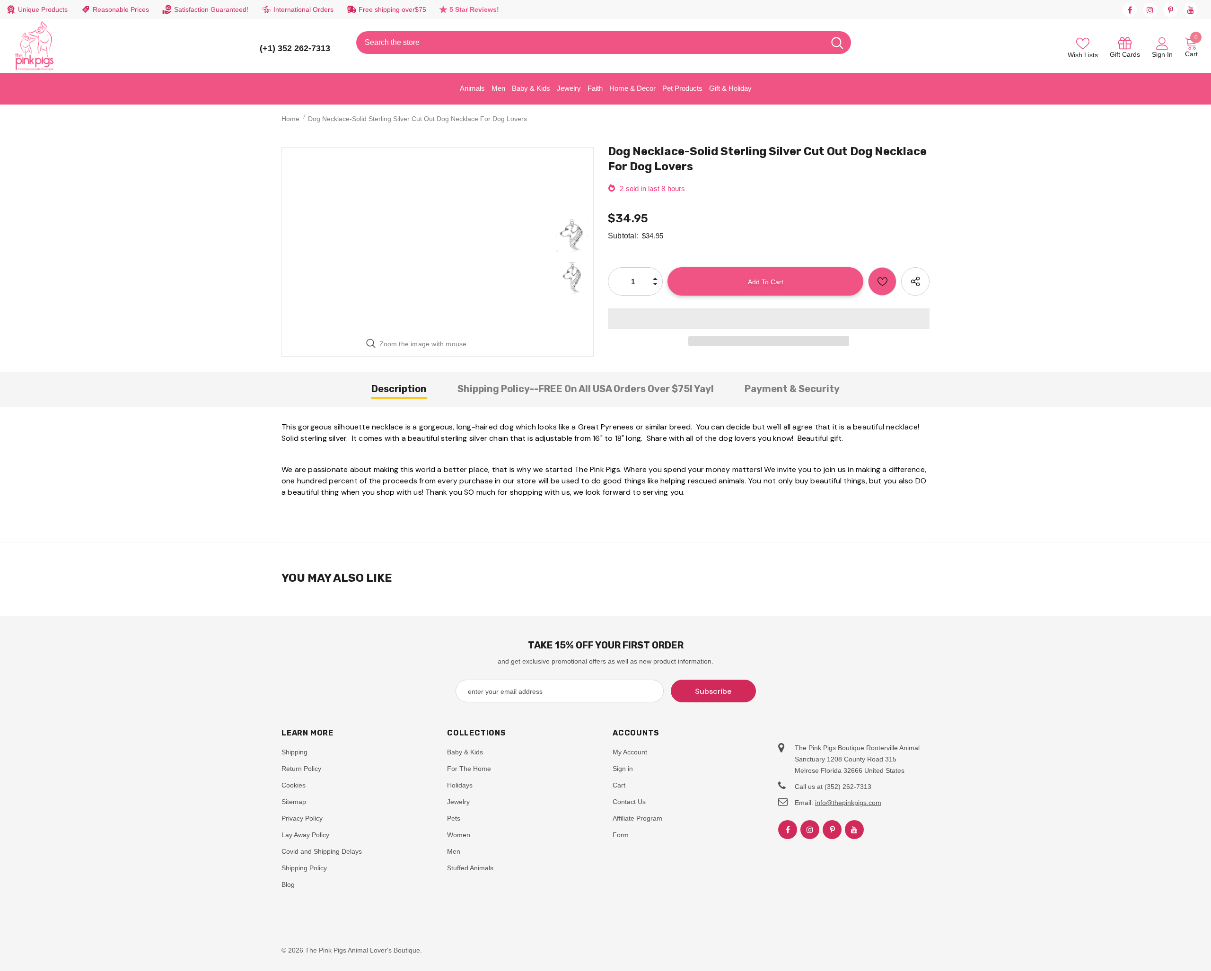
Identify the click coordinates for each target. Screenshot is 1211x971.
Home (290, 118)
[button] (769, 318)
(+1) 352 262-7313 (295, 48)
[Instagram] (1150, 10)
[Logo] (34, 46)
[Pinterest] (1170, 10)
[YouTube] (1191, 10)
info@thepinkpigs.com (848, 802)
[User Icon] (1162, 43)
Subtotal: (623, 236)
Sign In (1162, 54)
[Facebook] (1130, 10)
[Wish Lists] (882, 281)
